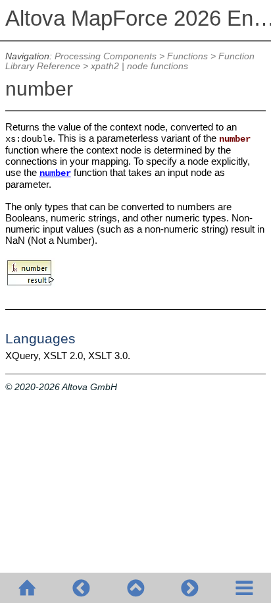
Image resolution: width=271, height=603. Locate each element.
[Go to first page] (27, 588)
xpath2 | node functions (139, 66)
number (55, 174)
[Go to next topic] (189, 588)
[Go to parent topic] (135, 588)
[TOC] (244, 588)
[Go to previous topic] (81, 588)
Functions (187, 56)
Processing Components (106, 56)
